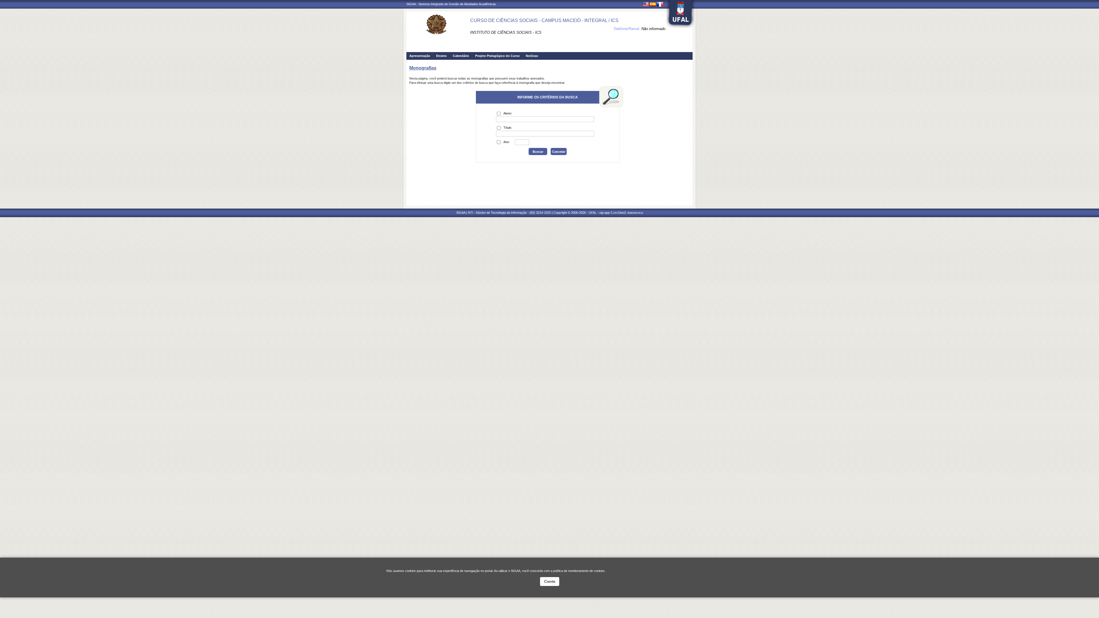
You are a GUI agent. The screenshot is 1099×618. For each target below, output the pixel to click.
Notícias (532, 56)
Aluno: (507, 113)
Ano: (506, 142)
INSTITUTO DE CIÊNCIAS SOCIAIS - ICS (505, 32)
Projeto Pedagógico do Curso (497, 56)
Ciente (549, 581)
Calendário (461, 56)
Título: (507, 127)
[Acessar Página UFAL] (680, 14)
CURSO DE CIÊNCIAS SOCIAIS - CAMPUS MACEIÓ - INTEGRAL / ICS (544, 20)
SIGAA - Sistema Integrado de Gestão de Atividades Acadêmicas (451, 4)
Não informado (653, 29)
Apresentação (419, 56)
